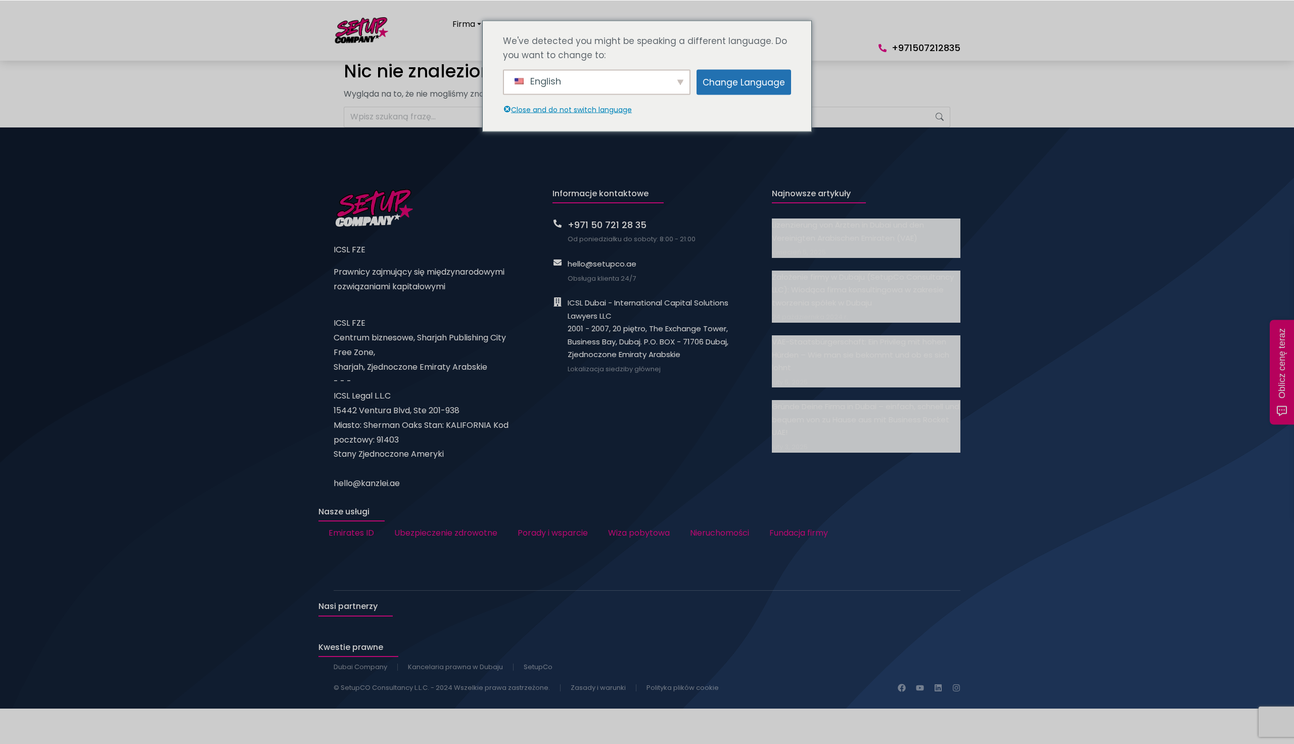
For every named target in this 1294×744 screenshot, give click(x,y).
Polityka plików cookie (682, 687)
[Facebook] (902, 688)
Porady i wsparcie (553, 533)
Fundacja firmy (798, 533)
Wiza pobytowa (639, 533)
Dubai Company (360, 667)
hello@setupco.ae (602, 263)
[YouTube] (920, 688)
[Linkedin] (938, 688)
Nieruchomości (719, 533)
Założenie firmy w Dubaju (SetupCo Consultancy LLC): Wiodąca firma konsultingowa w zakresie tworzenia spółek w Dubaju (863, 290)
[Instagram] (956, 688)
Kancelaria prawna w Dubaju (455, 667)
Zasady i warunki (598, 687)
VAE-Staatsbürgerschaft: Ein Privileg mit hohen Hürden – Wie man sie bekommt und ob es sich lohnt (860, 354)
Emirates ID (351, 533)
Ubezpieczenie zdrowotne (445, 533)
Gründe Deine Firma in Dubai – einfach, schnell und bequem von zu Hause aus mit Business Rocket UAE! (865, 419)
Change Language (744, 82)
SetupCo (538, 667)
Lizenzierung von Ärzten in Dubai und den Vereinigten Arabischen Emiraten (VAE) (848, 231)
